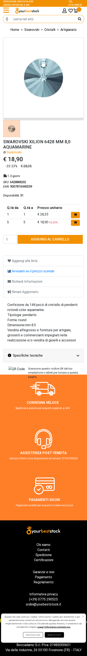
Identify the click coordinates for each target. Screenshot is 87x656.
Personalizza (33, 635)
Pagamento (43, 577)
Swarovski (31, 30)
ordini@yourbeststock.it (43, 604)
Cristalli (49, 30)
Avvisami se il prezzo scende (32, 271)
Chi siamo (43, 545)
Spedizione (43, 555)
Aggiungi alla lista (24, 261)
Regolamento (44, 582)
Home (14, 30)
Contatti (43, 550)
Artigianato (68, 30)
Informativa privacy (43, 594)
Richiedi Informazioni (26, 282)
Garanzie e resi (43, 572)
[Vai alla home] (27, 10)
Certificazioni (43, 560)
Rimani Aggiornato (24, 292)
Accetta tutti (54, 635)
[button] (83, 617)
